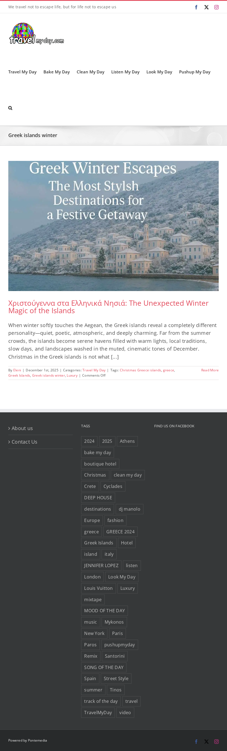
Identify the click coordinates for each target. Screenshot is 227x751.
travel (131, 701)
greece (168, 370)
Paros (90, 645)
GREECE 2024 (120, 532)
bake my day (97, 452)
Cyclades (113, 486)
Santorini (115, 656)
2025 (107, 441)
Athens (127, 441)
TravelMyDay (98, 712)
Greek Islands (19, 375)
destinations (97, 509)
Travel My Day (93, 370)
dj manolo (129, 509)
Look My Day (121, 577)
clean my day (128, 475)
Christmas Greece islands (140, 370)
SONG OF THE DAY (103, 667)
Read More (210, 370)
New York (94, 633)
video (125, 712)
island (90, 554)
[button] (10, 107)
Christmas (95, 475)
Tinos (116, 690)
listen (132, 565)
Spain (90, 678)
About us (22, 428)
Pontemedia (37, 740)
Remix (90, 656)
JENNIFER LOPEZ (101, 565)
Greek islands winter (48, 375)
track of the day (101, 701)
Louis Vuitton (98, 588)
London (92, 577)
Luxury (72, 375)
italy (109, 554)
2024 (89, 441)
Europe (92, 520)
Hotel (127, 543)
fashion (115, 520)
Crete (90, 486)
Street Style (116, 678)
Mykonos (114, 622)
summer (93, 690)
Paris (117, 633)
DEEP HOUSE (98, 498)
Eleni (17, 370)
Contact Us (25, 441)
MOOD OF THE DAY (104, 611)
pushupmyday (119, 645)
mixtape (93, 599)
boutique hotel (100, 464)
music (90, 622)
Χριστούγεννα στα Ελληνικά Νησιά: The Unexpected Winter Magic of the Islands (108, 306)
